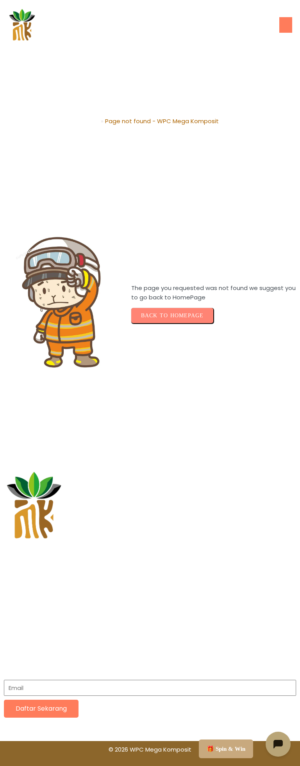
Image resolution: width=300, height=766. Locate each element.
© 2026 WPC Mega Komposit (150, 749)
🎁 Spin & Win (226, 749)
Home (90, 121)
